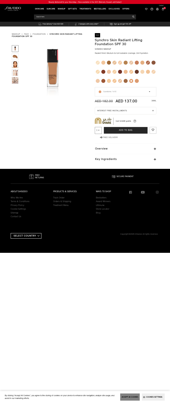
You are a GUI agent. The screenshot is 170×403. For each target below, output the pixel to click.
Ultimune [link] (100, 205)
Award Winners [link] (103, 202)
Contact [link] (161, 5)
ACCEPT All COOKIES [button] (130, 397)
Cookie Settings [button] (18, 209)
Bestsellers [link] (101, 198)
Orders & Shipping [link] (62, 202)
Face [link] (26, 34)
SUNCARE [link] (51, 9)
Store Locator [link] (102, 209)
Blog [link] (98, 213)
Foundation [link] (39, 34)
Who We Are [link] (17, 198)
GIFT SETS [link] (72, 9)
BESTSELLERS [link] (100, 9)
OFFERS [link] (125, 9)
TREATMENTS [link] (85, 9)
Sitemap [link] (14, 213)
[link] (12, 8)
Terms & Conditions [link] (20, 202)
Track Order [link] (59, 198)
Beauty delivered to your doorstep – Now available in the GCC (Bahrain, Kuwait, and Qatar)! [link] (85, 2)
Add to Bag (125, 130)
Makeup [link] (16, 34)
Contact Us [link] (16, 217)
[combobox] (84, 16)
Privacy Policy (17, 205)
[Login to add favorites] (153, 130)
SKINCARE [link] (39, 9)
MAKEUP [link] (61, 9)
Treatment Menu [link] (61, 205)
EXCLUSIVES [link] (114, 9)
